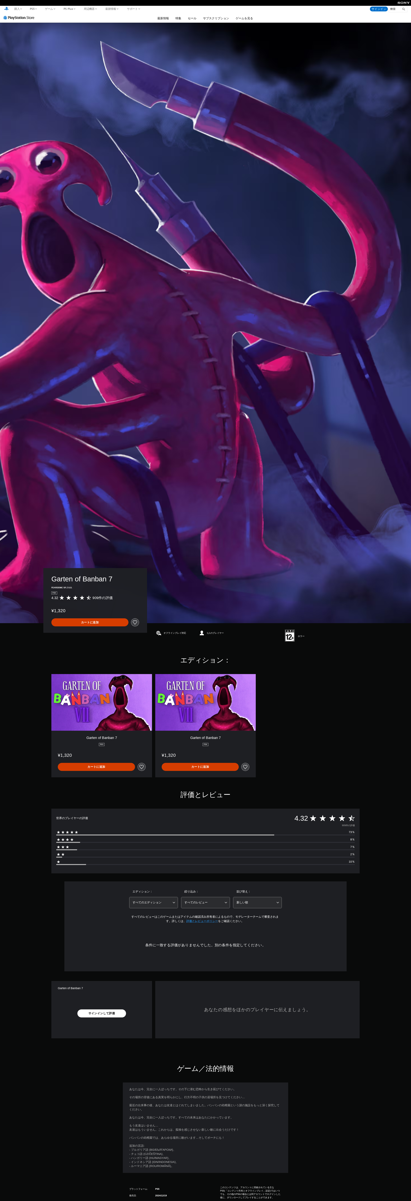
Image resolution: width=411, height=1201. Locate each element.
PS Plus (68, 8)
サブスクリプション (216, 18)
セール (192, 18)
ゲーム (49, 8)
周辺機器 (89, 8)
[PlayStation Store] (20, 17)
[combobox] (153, 902)
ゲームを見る (244, 18)
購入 (17, 8)
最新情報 (110, 8)
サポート (132, 8)
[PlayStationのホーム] (6, 9)
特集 (178, 18)
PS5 (32, 8)
